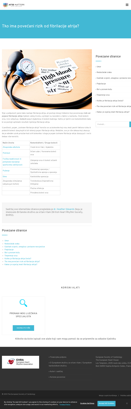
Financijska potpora (58, 357)
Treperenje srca (10, 256)
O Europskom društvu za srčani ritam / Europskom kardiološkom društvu (70, 364)
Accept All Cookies (106, 403)
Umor (6, 241)
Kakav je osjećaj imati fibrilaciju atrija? (20, 264)
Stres (5, 177)
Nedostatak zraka (11, 244)
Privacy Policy (64, 405)
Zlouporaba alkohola (11, 147)
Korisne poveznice (57, 377)
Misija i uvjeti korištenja (108, 396)
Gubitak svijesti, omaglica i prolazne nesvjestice (24, 247)
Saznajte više (23, 328)
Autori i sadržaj (56, 371)
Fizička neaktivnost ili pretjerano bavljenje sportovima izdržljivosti (12, 162)
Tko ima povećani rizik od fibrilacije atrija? (22, 261)
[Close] (127, 403)
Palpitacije (9, 250)
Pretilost (6, 153)
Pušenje (6, 171)
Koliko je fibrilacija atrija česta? (17, 259)
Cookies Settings (87, 403)
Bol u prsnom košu (12, 253)
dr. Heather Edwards (63, 209)
